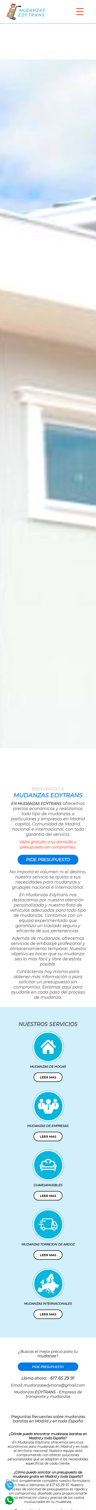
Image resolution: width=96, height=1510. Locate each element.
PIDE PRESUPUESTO (48, 859)
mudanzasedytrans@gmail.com (54, 1385)
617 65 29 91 (62, 1378)
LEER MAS (48, 1077)
